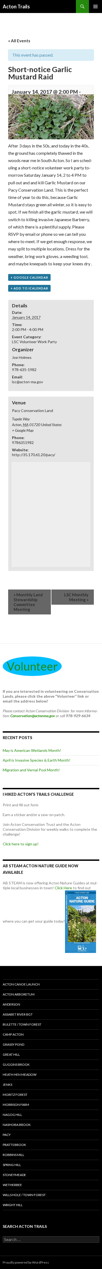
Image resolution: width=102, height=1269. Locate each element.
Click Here (63, 887)
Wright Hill (13, 1205)
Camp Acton (13, 1034)
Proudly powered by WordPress (26, 1262)
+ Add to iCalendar (29, 288)
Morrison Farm (16, 1105)
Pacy (7, 1135)
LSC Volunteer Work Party (34, 341)
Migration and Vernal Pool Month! (31, 770)
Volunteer (32, 666)
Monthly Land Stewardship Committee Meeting (28, 602)
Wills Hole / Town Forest (24, 1195)
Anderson (11, 1004)
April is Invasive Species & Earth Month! (36, 760)
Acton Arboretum (19, 994)
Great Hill (11, 1054)
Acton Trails (16, 6)
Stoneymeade (14, 1175)
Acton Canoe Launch (21, 984)
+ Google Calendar (29, 277)
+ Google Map (22, 430)
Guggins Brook (16, 1064)
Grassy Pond (13, 1044)
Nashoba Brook (17, 1125)
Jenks (7, 1085)
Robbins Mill (13, 1155)
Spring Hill (12, 1165)
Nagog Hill (12, 1115)
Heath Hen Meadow (19, 1074)
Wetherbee (12, 1185)
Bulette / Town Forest (22, 1024)
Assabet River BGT (18, 1014)
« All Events (19, 40)
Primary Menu (95, 6)
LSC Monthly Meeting (76, 597)
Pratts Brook (14, 1145)
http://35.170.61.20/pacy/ (33, 454)
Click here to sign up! (21, 844)
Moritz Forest (15, 1095)
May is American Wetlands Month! (32, 750)
